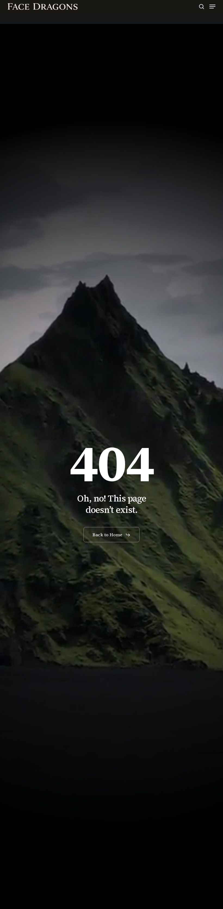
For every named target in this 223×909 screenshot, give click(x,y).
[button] (212, 6)
